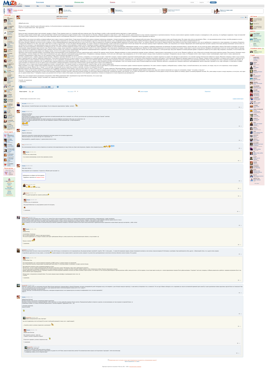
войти (137, 361)
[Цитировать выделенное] (241, 107)
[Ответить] (239, 107)
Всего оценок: (70, 91)
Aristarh (65, 16)
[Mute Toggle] (46, 86)
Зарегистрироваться (129, 361)
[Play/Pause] (20, 86)
